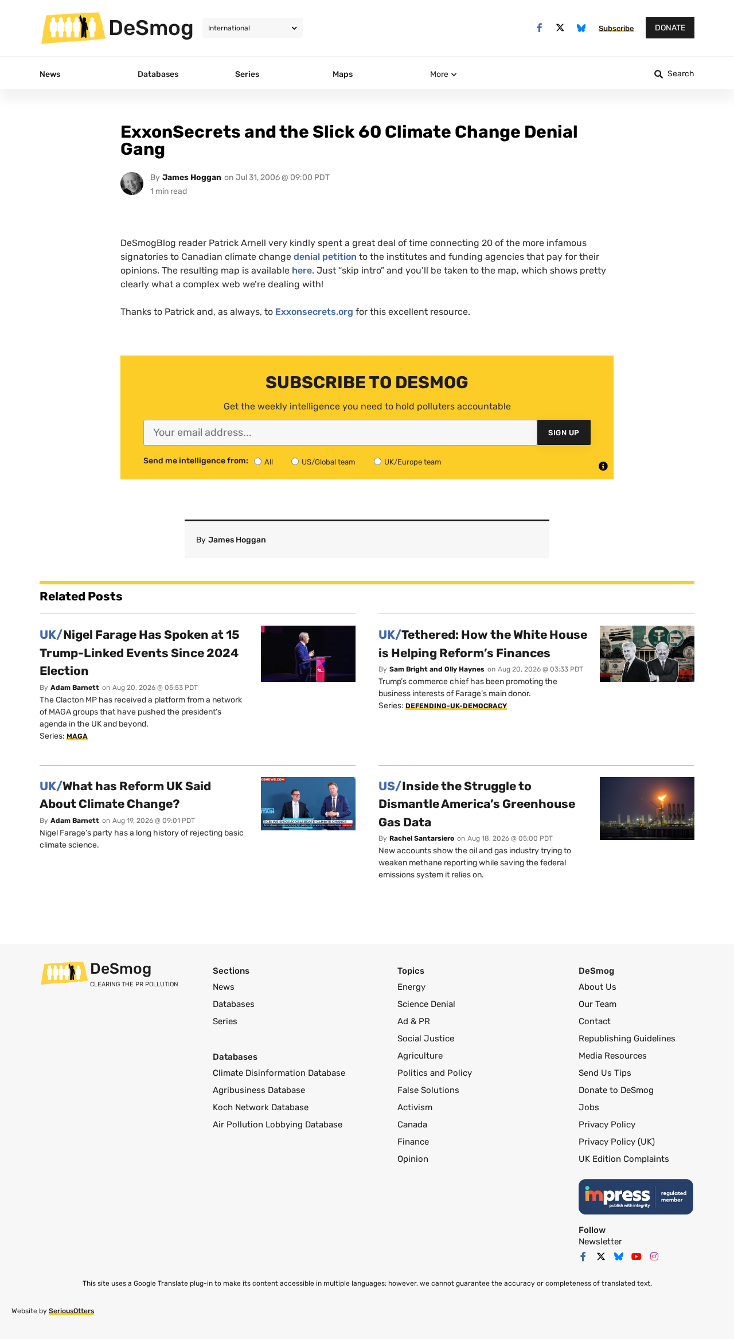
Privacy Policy (607, 1124)
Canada (412, 1124)
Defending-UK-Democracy (456, 706)
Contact (595, 1021)
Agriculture (420, 1056)
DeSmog (151, 27)
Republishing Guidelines (627, 1038)
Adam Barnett (74, 688)
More (439, 74)
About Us (597, 987)
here (302, 270)
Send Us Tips (605, 1073)
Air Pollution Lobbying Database (277, 1124)
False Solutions (428, 1090)
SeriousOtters (71, 1311)
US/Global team (329, 462)
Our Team (597, 1004)
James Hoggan (191, 177)
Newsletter (600, 1241)
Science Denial (426, 1004)
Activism (414, 1107)
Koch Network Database (261, 1107)
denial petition (325, 256)
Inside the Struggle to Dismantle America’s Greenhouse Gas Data (476, 804)
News (224, 987)
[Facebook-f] (539, 28)
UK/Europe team (413, 462)
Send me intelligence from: (195, 461)
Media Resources (613, 1056)
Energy (411, 987)
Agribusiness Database (259, 1090)
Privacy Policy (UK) (617, 1142)
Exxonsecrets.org (314, 311)
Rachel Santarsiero (421, 838)
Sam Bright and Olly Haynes (437, 669)
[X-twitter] (560, 28)
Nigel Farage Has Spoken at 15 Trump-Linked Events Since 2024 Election (140, 652)
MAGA (77, 736)
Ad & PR (413, 1021)
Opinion (412, 1159)
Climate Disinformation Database (279, 1073)
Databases (234, 1004)
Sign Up (564, 432)
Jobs (589, 1107)
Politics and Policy (434, 1073)
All (268, 462)
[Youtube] (636, 1256)
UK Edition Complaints (624, 1159)
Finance (413, 1142)
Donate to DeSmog (616, 1090)
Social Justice (425, 1038)
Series (225, 1021)
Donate (670, 28)
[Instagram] (654, 1256)
